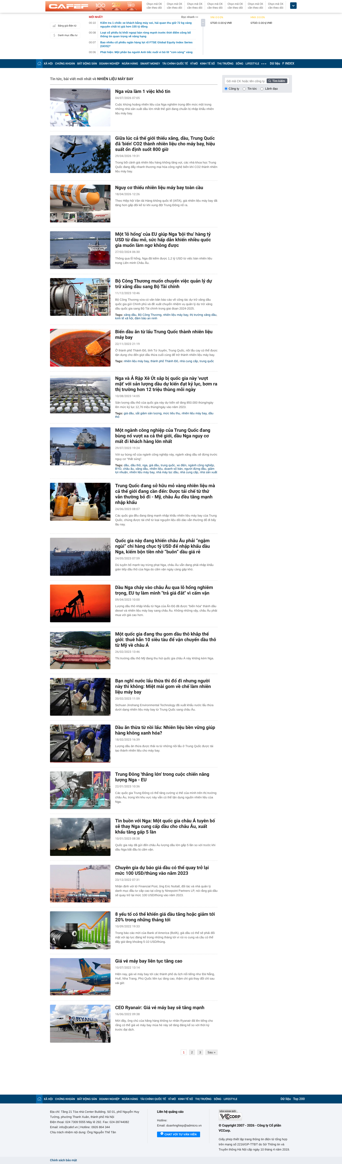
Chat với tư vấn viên (180, 1134)
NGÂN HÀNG (130, 63)
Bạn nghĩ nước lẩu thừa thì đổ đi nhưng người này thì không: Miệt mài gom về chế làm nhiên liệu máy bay (163, 686)
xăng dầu (130, 315)
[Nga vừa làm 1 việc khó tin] (80, 107)
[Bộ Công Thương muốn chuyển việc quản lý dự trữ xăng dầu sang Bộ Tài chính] (80, 297)
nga (145, 465)
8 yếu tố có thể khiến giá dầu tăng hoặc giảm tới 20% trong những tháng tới (165, 916)
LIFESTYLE (252, 63)
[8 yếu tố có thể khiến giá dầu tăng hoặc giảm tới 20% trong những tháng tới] (80, 930)
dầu (126, 465)
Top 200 (299, 1099)
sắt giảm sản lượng (148, 413)
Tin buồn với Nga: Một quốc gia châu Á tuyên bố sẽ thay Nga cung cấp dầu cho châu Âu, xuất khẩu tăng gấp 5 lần (165, 826)
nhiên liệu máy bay (175, 315)
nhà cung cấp (189, 361)
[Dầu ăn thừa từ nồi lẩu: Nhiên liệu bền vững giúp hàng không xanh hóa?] (80, 743)
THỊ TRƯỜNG (225, 63)
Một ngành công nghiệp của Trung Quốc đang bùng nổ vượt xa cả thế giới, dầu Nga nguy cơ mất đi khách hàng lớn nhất (162, 435)
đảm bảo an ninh (146, 318)
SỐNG (239, 63)
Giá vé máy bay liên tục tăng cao (148, 961)
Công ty (234, 88)
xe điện (181, 465)
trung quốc (207, 361)
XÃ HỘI (48, 63)
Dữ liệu (275, 63)
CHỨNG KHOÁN (65, 63)
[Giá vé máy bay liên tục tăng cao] (80, 977)
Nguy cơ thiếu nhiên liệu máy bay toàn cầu (159, 187)
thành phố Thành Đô (164, 361)
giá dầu (129, 413)
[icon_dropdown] (293, 5)
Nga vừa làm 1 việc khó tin (142, 91)
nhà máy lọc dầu (167, 472)
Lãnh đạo (271, 88)
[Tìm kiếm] (277, 80)
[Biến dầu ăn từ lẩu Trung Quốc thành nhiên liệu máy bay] (80, 348)
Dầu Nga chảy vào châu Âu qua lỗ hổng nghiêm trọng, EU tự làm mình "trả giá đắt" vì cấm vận (164, 590)
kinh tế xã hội (124, 318)
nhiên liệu (156, 468)
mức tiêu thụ (171, 413)
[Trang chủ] (39, 63)
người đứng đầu (195, 468)
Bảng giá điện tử (67, 25)
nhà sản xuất (208, 472)
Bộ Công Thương (149, 315)
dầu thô (136, 465)
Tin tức (252, 88)
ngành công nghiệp (201, 465)
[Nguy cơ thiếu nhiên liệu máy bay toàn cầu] (80, 204)
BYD (118, 468)
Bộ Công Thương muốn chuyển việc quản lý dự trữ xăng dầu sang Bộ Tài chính (163, 283)
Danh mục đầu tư (67, 35)
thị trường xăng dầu (203, 315)
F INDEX (288, 63)
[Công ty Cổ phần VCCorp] (255, 1115)
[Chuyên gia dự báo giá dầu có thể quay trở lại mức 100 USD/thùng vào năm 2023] (80, 884)
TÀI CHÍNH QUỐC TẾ (175, 63)
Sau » (211, 1052)
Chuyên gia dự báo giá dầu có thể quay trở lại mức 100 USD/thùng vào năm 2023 (162, 870)
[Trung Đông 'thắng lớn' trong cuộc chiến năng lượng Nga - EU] (80, 790)
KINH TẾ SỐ (207, 63)
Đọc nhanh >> (189, 17)
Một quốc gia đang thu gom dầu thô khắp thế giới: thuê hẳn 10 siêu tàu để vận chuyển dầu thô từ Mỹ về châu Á (165, 639)
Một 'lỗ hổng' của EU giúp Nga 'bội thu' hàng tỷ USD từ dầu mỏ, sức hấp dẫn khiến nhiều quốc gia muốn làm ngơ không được (163, 239)
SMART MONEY (150, 63)
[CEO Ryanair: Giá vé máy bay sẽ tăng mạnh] (80, 1024)
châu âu (128, 468)
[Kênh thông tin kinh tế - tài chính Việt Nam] (93, 6)
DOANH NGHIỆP (109, 63)
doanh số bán (173, 468)
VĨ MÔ (194, 63)
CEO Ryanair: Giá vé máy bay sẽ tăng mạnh (159, 1007)
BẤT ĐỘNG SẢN (87, 63)
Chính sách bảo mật (63, 1160)
